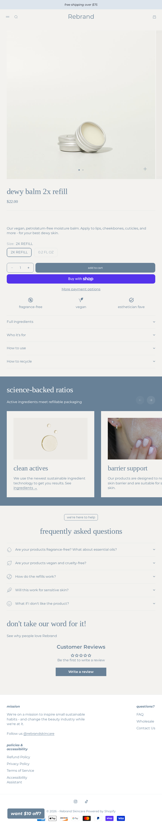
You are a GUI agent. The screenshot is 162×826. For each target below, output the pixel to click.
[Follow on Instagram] (75, 801)
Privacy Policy (18, 764)
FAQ (139, 714)
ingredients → (25, 488)
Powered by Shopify (101, 811)
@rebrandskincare (38, 734)
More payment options (81, 289)
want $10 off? (26, 813)
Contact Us (145, 728)
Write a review (81, 672)
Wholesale (145, 721)
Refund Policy (18, 757)
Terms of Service (20, 771)
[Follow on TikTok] (86, 801)
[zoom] (145, 169)
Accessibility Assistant (17, 780)
